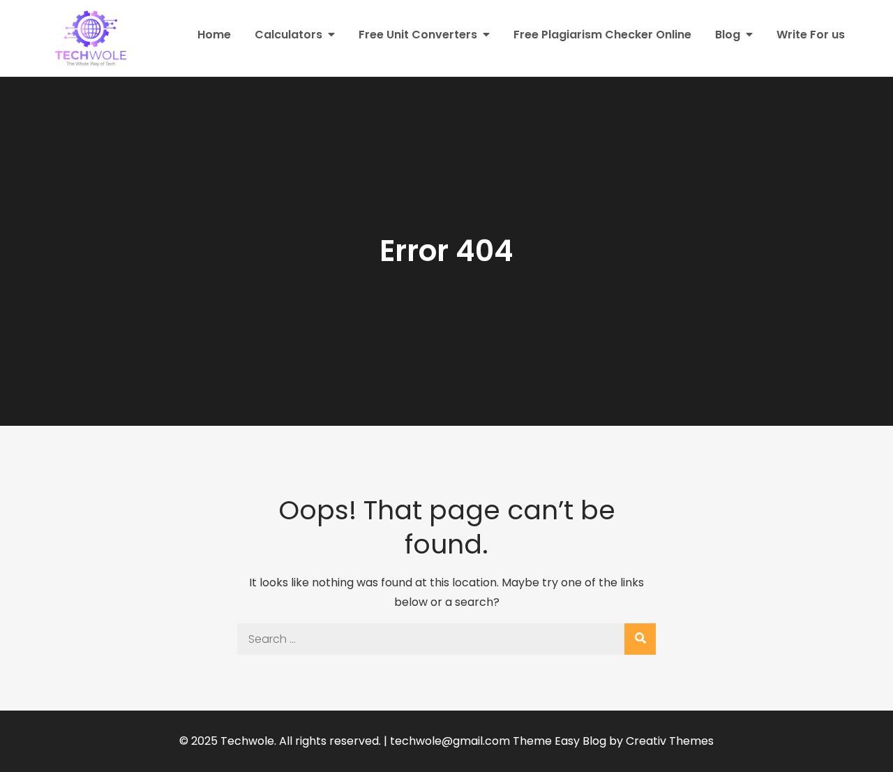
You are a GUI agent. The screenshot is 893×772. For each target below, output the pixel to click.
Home (214, 35)
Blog (727, 35)
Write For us (810, 35)
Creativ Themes (670, 741)
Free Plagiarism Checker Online (602, 35)
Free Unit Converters (418, 35)
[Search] (640, 639)
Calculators (288, 35)
